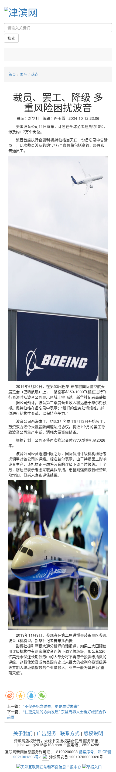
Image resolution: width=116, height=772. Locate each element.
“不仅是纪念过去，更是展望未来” (51, 706)
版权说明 (93, 733)
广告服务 (46, 733)
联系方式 (70, 733)
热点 (35, 74)
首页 (12, 74)
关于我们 (23, 733)
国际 (23, 74)
